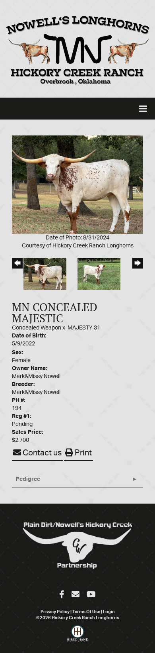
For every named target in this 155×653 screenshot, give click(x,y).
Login (109, 612)
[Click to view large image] (77, 184)
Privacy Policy (55, 612)
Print (82, 453)
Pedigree (28, 479)
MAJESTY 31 (84, 328)
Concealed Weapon (36, 328)
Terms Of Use (86, 612)
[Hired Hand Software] (78, 637)
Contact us (41, 453)
